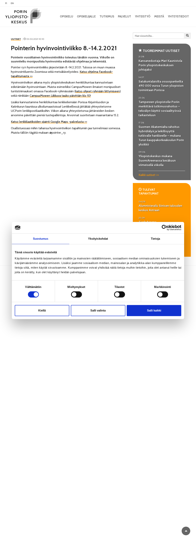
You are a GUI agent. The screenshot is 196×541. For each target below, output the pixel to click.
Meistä (159, 16)
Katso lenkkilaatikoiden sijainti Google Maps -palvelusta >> (49, 121)
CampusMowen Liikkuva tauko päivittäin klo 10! (60, 95)
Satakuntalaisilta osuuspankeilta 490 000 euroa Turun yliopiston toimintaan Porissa (161, 86)
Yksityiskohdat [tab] (98, 238)
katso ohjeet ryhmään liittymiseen (97, 91)
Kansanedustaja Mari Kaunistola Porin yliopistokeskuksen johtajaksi (160, 65)
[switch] (76, 294)
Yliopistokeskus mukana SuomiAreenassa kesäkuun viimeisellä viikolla (157, 160)
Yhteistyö (142, 16)
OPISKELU (66, 16)
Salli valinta (98, 310)
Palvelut (124, 16)
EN (12, 3)
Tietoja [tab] (155, 238)
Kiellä (42, 310)
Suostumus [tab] (40, 238)
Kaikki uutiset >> (149, 175)
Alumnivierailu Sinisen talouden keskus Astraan (160, 208)
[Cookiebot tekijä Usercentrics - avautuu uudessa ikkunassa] (164, 227)
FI (6, 3)
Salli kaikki (154, 310)
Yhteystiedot (178, 16)
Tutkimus (107, 16)
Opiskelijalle (86, 16)
